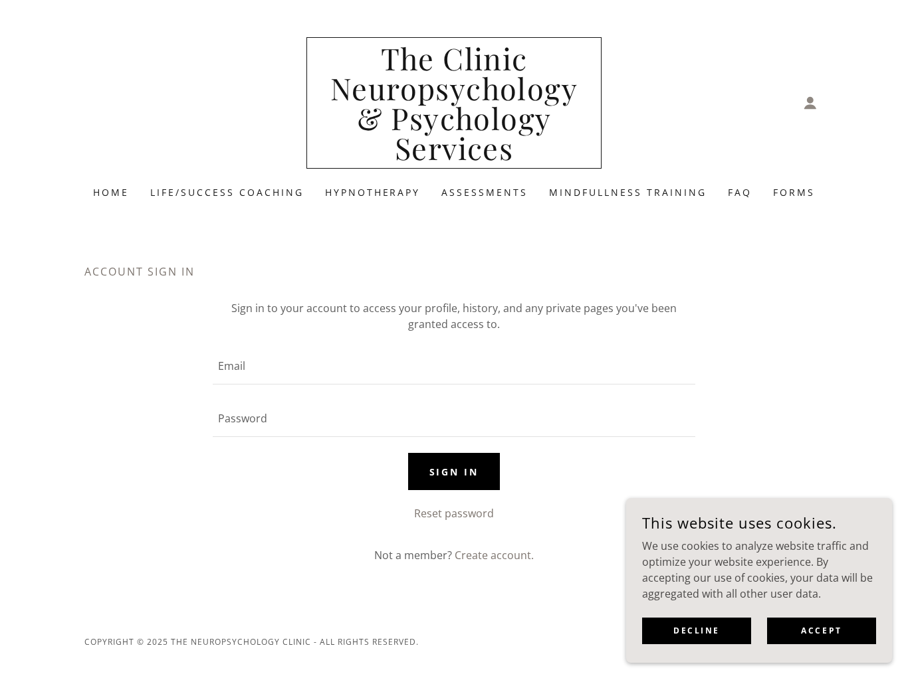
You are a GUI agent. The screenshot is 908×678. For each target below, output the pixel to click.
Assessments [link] (484, 192)
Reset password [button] (454, 513)
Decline (696, 630)
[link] (454, 156)
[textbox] (454, 366)
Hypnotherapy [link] (373, 192)
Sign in (454, 472)
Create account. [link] (494, 555)
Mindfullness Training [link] (628, 192)
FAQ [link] (740, 192)
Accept (821, 630)
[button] (810, 103)
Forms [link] (794, 192)
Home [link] (111, 192)
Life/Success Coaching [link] (227, 192)
